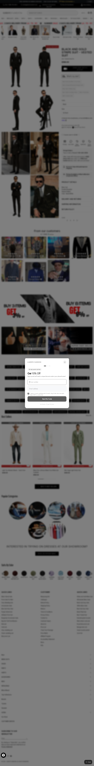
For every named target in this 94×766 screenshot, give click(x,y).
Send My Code (47, 399)
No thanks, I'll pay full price (47, 404)
